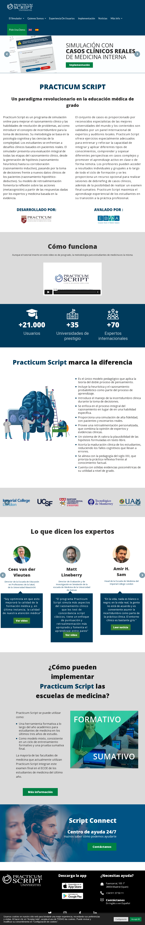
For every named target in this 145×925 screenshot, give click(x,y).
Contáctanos (115, 900)
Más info (115, 18)
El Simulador (15, 18)
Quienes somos (35, 18)
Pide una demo (17, 29)
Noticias (102, 18)
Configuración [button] (121, 919)
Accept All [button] (135, 919)
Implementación (86, 18)
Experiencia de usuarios (62, 18)
